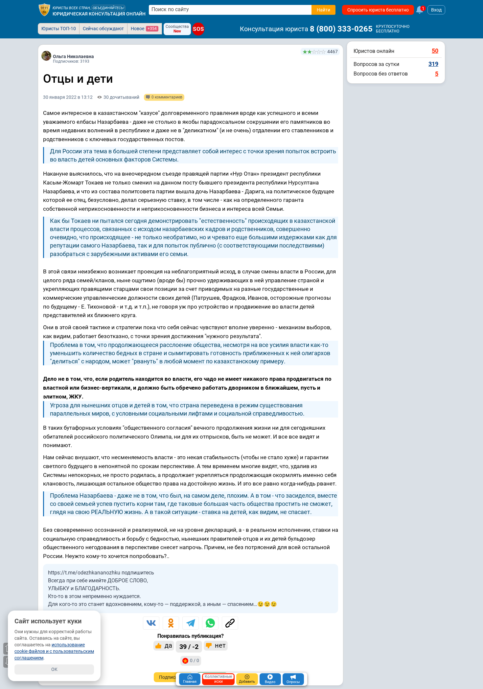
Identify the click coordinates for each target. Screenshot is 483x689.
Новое (144, 28)
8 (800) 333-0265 (341, 28)
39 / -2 (188, 647)
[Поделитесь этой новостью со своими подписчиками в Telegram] (190, 623)
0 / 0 (194, 660)
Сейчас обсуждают (103, 28)
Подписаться (173, 677)
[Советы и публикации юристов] (44, 9)
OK (54, 669)
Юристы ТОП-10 (58, 28)
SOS (198, 29)
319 (433, 64)
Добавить (247, 681)
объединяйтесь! (108, 8)
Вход (436, 9)
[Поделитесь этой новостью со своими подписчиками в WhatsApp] (210, 623)
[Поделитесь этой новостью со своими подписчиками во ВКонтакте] (151, 623)
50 (435, 51)
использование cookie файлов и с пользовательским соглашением (54, 651)
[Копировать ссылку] (230, 623)
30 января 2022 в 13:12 (68, 97)
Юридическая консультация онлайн (99, 13)
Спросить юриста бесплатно (378, 9)
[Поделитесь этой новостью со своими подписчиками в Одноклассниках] (171, 623)
